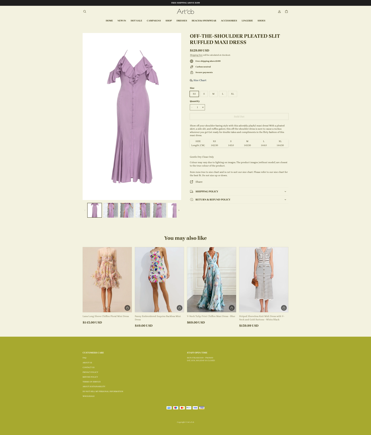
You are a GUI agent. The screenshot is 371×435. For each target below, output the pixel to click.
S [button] (204, 93)
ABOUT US (87, 363)
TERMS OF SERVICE (92, 382)
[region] (132, 210)
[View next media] (178, 210)
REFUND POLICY (90, 377)
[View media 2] (110, 210)
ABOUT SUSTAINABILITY (94, 386)
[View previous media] (85, 210)
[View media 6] (175, 210)
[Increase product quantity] (203, 107)
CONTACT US (88, 367)
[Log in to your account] (279, 12)
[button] (85, 12)
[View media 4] (143, 210)
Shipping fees (196, 55)
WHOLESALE (88, 396)
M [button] (213, 93)
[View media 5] (159, 210)
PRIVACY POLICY (90, 372)
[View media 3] (126, 210)
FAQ (84, 358)
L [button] (222, 93)
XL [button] (232, 93)
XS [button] (194, 93)
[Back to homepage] (185, 11)
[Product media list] (132, 116)
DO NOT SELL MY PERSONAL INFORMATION (103, 391)
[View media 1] (94, 210)
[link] (154, 20)
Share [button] (198, 181)
